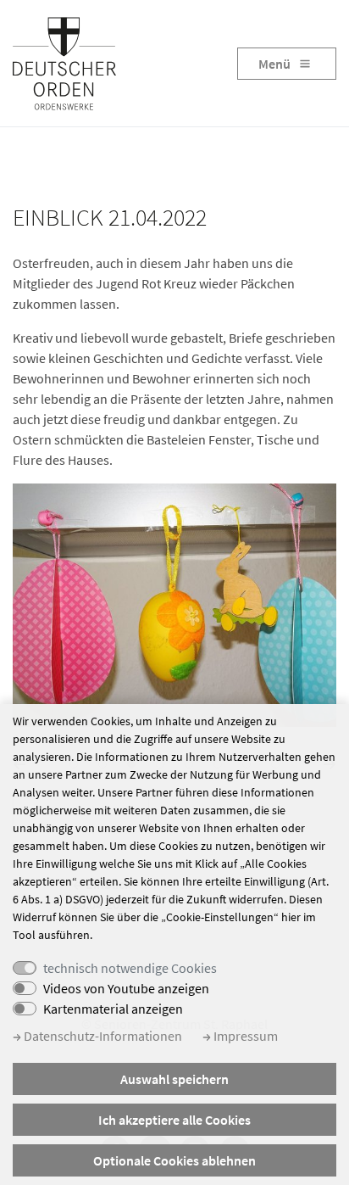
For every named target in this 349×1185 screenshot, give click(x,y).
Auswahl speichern (174, 1078)
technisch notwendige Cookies (130, 967)
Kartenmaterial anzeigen (113, 1008)
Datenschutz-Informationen (101, 1035)
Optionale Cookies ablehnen (174, 1160)
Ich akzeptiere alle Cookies (174, 1119)
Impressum (244, 1035)
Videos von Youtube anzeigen (126, 988)
